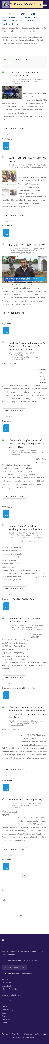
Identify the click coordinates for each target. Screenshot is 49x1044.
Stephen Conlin (39, 79)
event (10, 599)
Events (13, 535)
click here (6, 40)
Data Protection (16, 967)
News (13, 81)
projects (34, 81)
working (17, 599)
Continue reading (14, 128)
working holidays (23, 59)
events (33, 453)
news (10, 139)
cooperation (15, 83)
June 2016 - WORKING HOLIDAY (27, 245)
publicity (24, 253)
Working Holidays (24, 535)
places (44, 167)
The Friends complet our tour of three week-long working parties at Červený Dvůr (26, 443)
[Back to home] (22, 4)
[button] (45, 4)
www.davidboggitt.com (37, 1034)
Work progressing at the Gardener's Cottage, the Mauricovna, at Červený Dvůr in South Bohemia (27, 346)
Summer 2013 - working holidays (26, 799)
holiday (26, 599)
